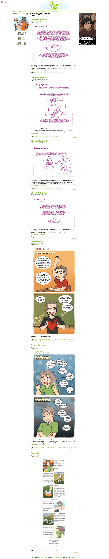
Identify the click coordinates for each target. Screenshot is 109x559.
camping (37, 550)
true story (51, 340)
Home (15, 11)
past (64, 447)
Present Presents (38, 345)
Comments (74, 74)
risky (44, 340)
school (47, 340)
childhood (46, 72)
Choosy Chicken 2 (39, 141)
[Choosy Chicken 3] (54, 126)
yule (32, 448)
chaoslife (37, 72)
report (41, 340)
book (36, 339)
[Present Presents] (54, 437)
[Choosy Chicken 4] (54, 62)
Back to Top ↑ (73, 557)
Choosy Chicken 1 (39, 193)
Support (44, 11)
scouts (69, 550)
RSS (68, 557)
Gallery (32, 11)
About (27, 11)
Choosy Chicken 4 (39, 19)
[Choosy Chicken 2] (54, 178)
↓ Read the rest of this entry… (39, 70)
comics (52, 339)
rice (58, 72)
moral (61, 550)
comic (36, 22)
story (61, 72)
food (53, 72)
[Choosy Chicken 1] (54, 227)
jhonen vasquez (61, 339)
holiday (60, 447)
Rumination (36, 453)
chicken (41, 72)
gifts (58, 447)
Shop (49, 11)
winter (75, 447)
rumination (65, 550)
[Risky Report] (54, 334)
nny (38, 340)
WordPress (55, 557)
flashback (54, 550)
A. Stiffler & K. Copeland (42, 557)
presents (71, 447)
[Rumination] (54, 545)
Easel (61, 557)
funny (56, 72)
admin (33, 21)
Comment (74, 137)
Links (38, 11)
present (67, 447)
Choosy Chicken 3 (39, 77)
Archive (20, 11)
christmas (47, 447)
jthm (36, 340)
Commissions (56, 11)
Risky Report (36, 242)
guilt (58, 550)
